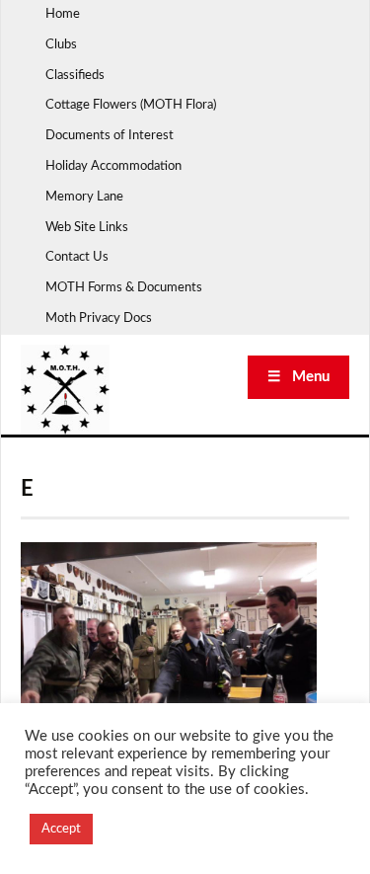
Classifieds (75, 75)
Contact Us (77, 257)
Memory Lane (84, 197)
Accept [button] (61, 829)
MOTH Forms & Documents (123, 287)
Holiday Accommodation (113, 166)
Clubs (61, 45)
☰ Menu (298, 376)
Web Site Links (86, 227)
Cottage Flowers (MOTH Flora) (130, 105)
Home (62, 14)
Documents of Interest (109, 135)
